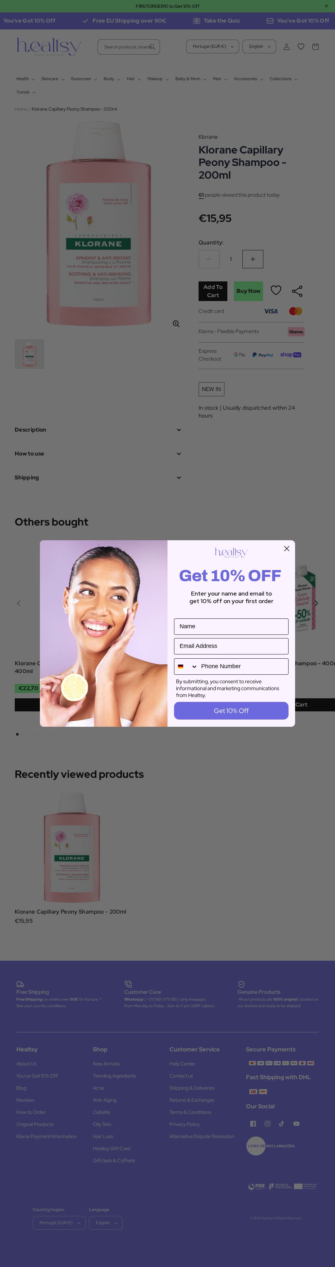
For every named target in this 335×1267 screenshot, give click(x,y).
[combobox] (186, 666)
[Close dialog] (286, 548)
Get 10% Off (231, 710)
